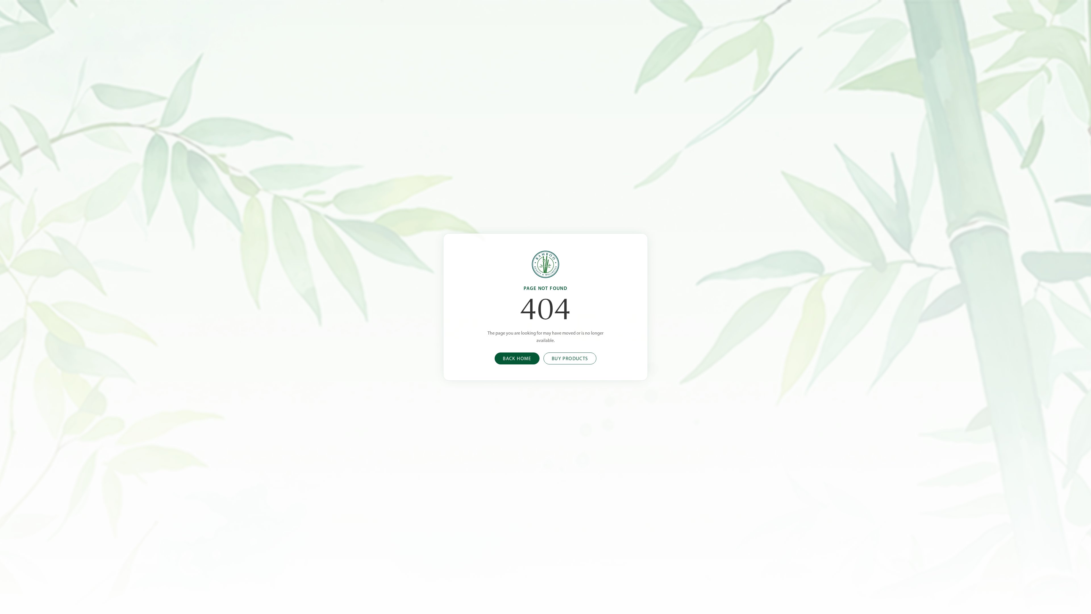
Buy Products (570, 358)
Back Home (517, 358)
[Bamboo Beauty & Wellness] (545, 264)
